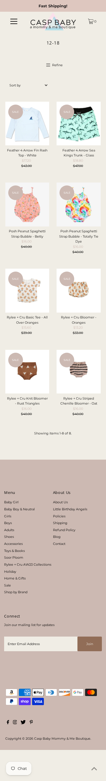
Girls (7, 516)
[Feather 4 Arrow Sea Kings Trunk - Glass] (79, 124)
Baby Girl (11, 502)
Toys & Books (14, 551)
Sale (7, 585)
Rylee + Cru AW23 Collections (27, 564)
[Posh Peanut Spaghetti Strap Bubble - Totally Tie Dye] (79, 204)
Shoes (9, 537)
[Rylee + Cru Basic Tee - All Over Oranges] (27, 291)
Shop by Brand (15, 592)
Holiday (10, 571)
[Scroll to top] (94, 769)
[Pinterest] (31, 723)
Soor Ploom (13, 557)
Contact (59, 544)
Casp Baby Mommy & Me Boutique (62, 738)
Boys (8, 523)
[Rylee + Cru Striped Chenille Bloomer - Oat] (79, 372)
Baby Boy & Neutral (19, 509)
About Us (60, 502)
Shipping (60, 523)
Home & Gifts (15, 578)
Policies (59, 516)
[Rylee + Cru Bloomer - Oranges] (79, 291)
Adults (9, 530)
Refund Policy (64, 530)
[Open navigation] (14, 21)
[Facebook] (8, 723)
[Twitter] (23, 723)
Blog (57, 537)
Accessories (13, 544)
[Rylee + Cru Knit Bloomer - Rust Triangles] (27, 372)
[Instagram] (15, 723)
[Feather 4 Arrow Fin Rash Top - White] (27, 124)
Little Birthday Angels (70, 509)
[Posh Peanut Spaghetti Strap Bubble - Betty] (27, 204)
